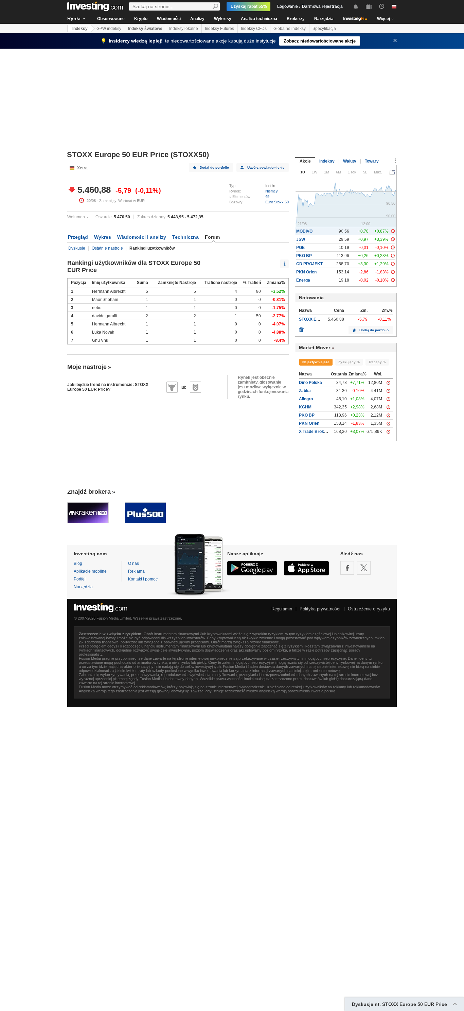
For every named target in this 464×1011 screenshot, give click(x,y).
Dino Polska (310, 382)
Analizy (197, 18)
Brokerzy (296, 18)
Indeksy (80, 28)
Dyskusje (76, 248)
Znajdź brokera (89, 491)
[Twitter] (364, 568)
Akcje (305, 161)
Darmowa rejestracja (322, 6)
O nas (133, 563)
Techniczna (185, 237)
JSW (300, 239)
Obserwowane (111, 18)
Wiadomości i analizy (141, 237)
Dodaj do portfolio (214, 167)
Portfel (80, 579)
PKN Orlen (306, 272)
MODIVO (304, 231)
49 (267, 197)
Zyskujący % (349, 362)
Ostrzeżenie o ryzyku (369, 608)
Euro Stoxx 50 (277, 202)
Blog (78, 563)
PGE (300, 247)
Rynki (74, 18)
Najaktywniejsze (315, 362)
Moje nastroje (87, 367)
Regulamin (281, 608)
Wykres (102, 237)
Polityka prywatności (320, 608)
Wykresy (222, 18)
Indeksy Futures (219, 28)
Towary (372, 161)
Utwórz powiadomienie (266, 167)
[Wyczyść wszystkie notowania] (301, 328)
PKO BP (304, 255)
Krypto (140, 18)
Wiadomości (169, 18)
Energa (303, 280)
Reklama (136, 571)
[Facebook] (347, 568)
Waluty (349, 161)
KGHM (305, 407)
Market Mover (314, 347)
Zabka (305, 390)
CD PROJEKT (309, 264)
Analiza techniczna (259, 18)
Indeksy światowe (145, 28)
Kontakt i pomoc (143, 579)
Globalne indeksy (289, 28)
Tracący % (377, 362)
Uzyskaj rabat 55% (249, 6)
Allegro (306, 399)
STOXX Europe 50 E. (318, 319)
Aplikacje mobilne (90, 571)
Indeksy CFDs (254, 28)
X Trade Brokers (315, 431)
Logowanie (287, 6)
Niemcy (271, 191)
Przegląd (78, 237)
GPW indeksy (108, 28)
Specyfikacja (324, 28)
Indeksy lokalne (183, 28)
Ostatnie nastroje (107, 248)
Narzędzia (324, 18)
